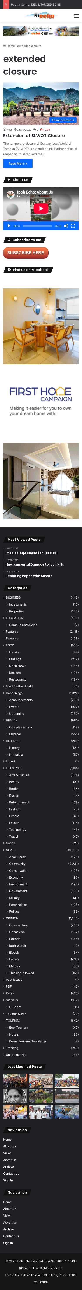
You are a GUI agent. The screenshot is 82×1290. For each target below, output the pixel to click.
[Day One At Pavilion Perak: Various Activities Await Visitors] (15, 1112)
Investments (18, 604)
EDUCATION (14, 618)
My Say (14, 966)
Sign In (8, 1180)
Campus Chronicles (23, 625)
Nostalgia (16, 754)
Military (14, 898)
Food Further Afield (19, 686)
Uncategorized (16, 1054)
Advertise (10, 1160)
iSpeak (14, 952)
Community (17, 864)
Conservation (18, 870)
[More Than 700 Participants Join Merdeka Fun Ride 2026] (15, 1081)
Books (13, 789)
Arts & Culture (19, 775)
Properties (16, 611)
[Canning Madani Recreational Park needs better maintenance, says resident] (67, 1096)
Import (10, 761)
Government (18, 891)
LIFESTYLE (13, 768)
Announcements (21, 700)
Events (14, 707)
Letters (14, 959)
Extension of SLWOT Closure (34, 136)
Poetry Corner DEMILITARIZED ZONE (36, 4)
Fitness (14, 816)
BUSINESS (13, 597)
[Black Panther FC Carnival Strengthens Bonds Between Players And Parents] (67, 1081)
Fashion (14, 809)
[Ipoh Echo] (41, 15)
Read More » (18, 163)
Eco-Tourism (18, 1027)
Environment (18, 884)
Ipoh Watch (17, 945)
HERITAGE (13, 741)
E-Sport (15, 1007)
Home (10, 46)
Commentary (18, 925)
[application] (41, 208)
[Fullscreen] (73, 226)
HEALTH (11, 720)
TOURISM (13, 1020)
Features (12, 638)
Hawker (15, 652)
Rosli (9, 129)
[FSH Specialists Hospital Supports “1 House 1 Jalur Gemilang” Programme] (41, 1112)
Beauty (14, 782)
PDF (9, 986)
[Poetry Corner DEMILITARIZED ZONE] (15, 1096)
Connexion (17, 932)
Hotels (14, 1034)
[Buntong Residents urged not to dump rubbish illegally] (41, 1096)
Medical (15, 734)
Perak (10, 993)
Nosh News (17, 666)
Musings (15, 659)
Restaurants (17, 679)
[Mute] (66, 226)
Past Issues (14, 979)
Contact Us (11, 1173)
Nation (10, 843)
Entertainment (19, 802)
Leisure (14, 823)
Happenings (14, 693)
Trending (12, 1048)
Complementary (20, 727)
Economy (16, 877)
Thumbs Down (16, 1013)
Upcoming (16, 713)
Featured (12, 631)
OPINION (12, 918)
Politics (14, 911)
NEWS (10, 850)
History (14, 748)
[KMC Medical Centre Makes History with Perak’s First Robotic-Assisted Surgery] (67, 1112)
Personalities (18, 905)
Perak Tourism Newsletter (27, 1041)
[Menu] (76, 17)
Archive (8, 1166)
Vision (7, 1153)
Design (14, 795)
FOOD (10, 645)
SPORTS (12, 1000)
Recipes (15, 672)
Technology (17, 829)
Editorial (15, 939)
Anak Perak (17, 857)
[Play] (9, 226)
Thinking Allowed (21, 973)
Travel (13, 836)
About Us (9, 1146)
